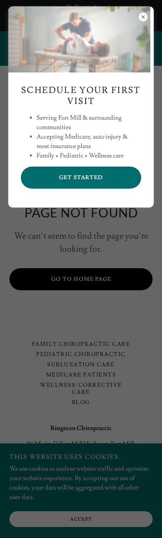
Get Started (81, 177)
